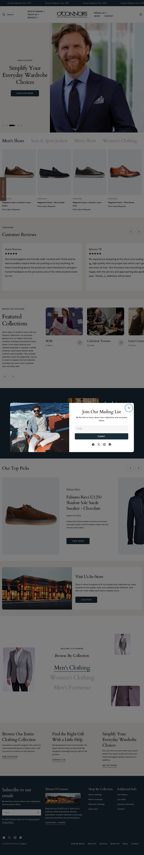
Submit (101, 436)
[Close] (128, 408)
